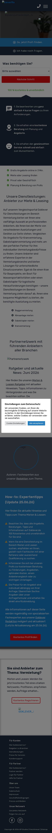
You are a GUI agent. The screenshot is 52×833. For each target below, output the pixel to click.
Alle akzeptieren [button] (36, 423)
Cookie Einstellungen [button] (16, 423)
